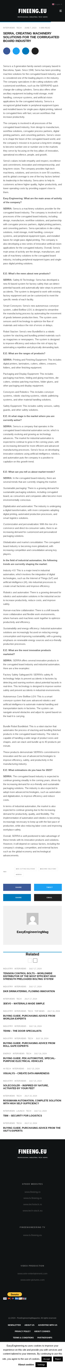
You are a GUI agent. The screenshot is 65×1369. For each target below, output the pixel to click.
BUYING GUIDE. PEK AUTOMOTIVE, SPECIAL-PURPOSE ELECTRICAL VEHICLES (29, 1059)
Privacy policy (23, 1331)
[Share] (6, 51)
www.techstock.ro (32, 1204)
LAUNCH (20, 1111)
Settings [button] (41, 1364)
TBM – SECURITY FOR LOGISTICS (22, 1115)
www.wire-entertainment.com (32, 1273)
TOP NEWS (39, 1011)
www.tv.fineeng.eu (32, 1235)
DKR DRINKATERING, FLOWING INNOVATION (29, 991)
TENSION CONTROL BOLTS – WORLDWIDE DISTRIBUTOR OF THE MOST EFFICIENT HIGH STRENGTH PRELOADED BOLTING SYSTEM (29, 976)
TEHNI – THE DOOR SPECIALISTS (22, 1031)
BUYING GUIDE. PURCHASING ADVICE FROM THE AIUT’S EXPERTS (32, 1129)
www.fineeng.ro (32, 1192)
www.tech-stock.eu (32, 1210)
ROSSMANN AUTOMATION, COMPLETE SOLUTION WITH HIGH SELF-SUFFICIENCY (32, 1102)
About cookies (42, 1331)
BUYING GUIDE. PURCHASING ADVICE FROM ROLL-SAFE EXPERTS (29, 1044)
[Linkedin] (45, 1167)
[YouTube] (39, 1167)
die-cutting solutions (26, 869)
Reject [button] (58, 1359)
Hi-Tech (7, 1069)
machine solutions (48, 869)
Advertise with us (47, 1325)
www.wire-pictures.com (33, 1279)
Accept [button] (46, 1359)
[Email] (35, 51)
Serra (19, 874)
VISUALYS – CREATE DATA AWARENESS (26, 1073)
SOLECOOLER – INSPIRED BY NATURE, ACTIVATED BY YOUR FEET (26, 1087)
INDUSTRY (8, 969)
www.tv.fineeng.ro (33, 1198)
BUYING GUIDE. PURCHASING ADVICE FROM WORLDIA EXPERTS (29, 1017)
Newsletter (14, 1325)
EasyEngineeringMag (32, 932)
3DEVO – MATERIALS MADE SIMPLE (24, 1003)
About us (29, 1325)
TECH (19, 28)
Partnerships (44, 1338)
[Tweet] (16, 51)
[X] (26, 1167)
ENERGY (7, 1053)
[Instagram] (33, 1167)
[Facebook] (20, 1167)
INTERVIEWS (9, 28)
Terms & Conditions (23, 1338)
